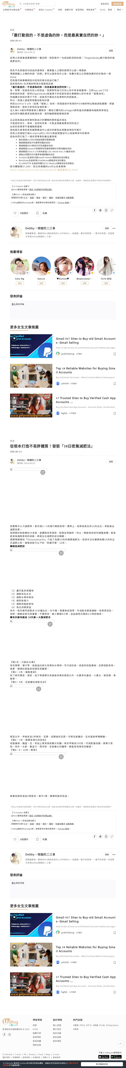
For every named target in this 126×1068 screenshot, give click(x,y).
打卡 (25, 197)
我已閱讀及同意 (102, 1064)
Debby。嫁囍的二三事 (29, 49)
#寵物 (76, 1025)
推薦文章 (69, 9)
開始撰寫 (117, 3)
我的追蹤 (57, 1036)
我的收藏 (57, 1033)
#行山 (82, 1025)
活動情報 (70, 197)
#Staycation (112, 1025)
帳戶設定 (57, 1029)
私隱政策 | (38, 1057)
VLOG (102, 9)
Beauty (33, 1054)
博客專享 (90, 9)
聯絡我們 (57, 1057)
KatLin (41, 278)
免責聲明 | (18, 1057)
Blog (49, 1054)
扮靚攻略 (59, 197)
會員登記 (105, 3)
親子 (45, 197)
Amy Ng (19, 278)
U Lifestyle (8, 1054)
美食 (110, 9)
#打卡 (89, 1025)
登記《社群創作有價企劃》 (41, 189)
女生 (12, 29)
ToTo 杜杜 (106, 278)
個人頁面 (57, 1025)
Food (42, 1054)
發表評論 (18, 304)
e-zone (56, 1054)
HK (26, 1054)
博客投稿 (37, 1044)
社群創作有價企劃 (11, 9)
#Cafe (102, 1025)
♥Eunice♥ (63, 278)
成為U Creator (46, 9)
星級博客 (80, 9)
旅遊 (32, 197)
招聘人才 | (48, 1057)
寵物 (51, 197)
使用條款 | (28, 1057)
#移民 (76, 1029)
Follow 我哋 (63, 202)
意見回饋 (37, 1040)
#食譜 (95, 1025)
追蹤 (111, 50)
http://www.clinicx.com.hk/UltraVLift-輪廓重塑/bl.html (44, 169)
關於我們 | (7, 1057)
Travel (19, 1054)
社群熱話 (29, 9)
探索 (60, 9)
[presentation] (10, 267)
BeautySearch (85, 278)
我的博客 (57, 1040)
